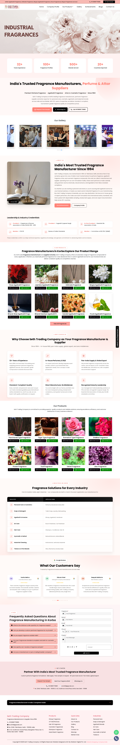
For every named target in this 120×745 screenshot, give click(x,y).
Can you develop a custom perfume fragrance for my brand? (33, 630)
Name (64, 617)
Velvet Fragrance (73, 466)
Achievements (90, 7)
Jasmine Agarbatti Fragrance (46, 285)
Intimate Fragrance (73, 285)
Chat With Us (26, 288)
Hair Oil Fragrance (54, 724)
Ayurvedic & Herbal (99, 732)
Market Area (75, 735)
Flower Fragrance (19, 466)
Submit (87, 653)
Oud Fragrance (46, 466)
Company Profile (53, 7)
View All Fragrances (60, 324)
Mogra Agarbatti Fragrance (100, 285)
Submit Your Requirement (117, 337)
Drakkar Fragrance (100, 438)
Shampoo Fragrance (55, 729)
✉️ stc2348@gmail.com (67, 686)
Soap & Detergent (99, 722)
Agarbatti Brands (98, 724)
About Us (74, 719)
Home (41, 7)
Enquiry (64, 635)
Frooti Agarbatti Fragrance (100, 314)
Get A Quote (110, 2)
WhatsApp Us (78, 681)
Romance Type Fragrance (73, 438)
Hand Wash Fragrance (56, 732)
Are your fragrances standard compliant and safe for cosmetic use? (33, 641)
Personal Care (97, 719)
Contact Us (110, 7)
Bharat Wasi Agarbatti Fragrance (21, 314)
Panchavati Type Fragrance (19, 438)
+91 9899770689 (95, 2)
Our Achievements (62, 205)
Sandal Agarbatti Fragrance (73, 314)
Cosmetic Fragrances (56, 727)
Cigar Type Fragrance (46, 438)
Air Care (95, 727)
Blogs (101, 7)
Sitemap (73, 732)
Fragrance (65, 611)
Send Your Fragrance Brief (62, 681)
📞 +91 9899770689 (52, 686)
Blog (72, 727)
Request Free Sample (44, 681)
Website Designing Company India (96, 742)
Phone (64, 629)
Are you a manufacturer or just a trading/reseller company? (32, 652)
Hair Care (96, 729)
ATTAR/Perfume (54, 722)
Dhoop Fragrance (54, 719)
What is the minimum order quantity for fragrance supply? (32, 625)
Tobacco (96, 735)
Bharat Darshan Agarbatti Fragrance (49, 314)
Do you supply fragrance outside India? (25, 635)
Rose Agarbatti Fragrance (19, 285)
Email (63, 623)
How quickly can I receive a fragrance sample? (28, 647)
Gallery (79, 7)
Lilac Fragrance (100, 466)
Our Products (67, 7)
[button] (53, 600)
